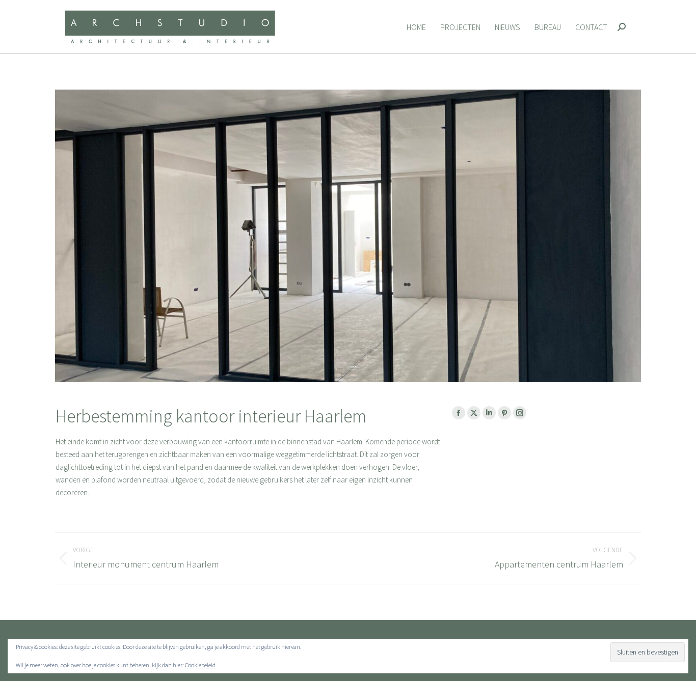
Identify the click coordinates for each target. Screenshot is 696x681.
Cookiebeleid (200, 665)
